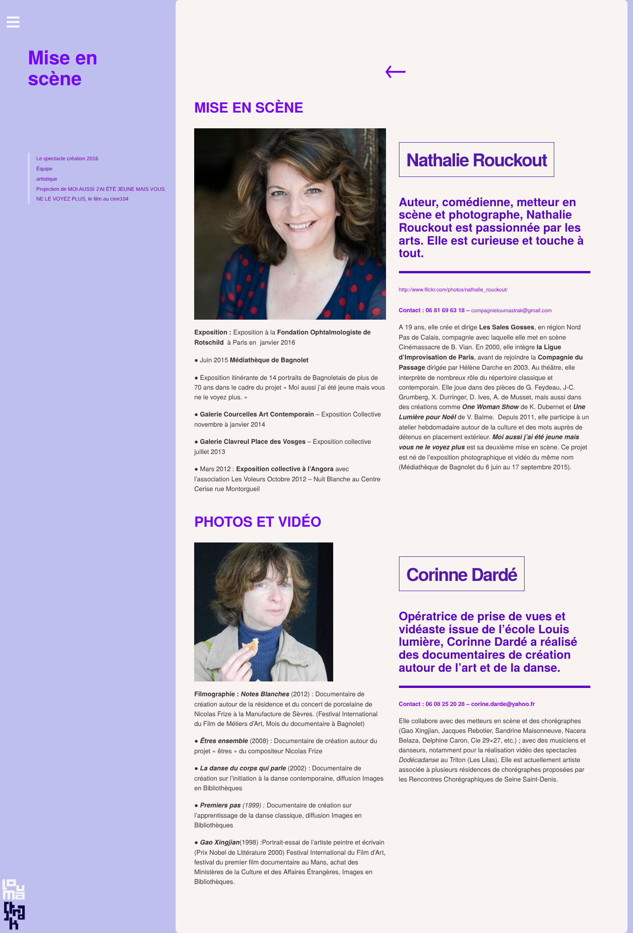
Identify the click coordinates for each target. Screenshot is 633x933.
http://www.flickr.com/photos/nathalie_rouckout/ (453, 289)
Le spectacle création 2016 (67, 159)
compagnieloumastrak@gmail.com (511, 310)
